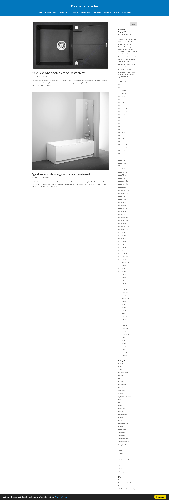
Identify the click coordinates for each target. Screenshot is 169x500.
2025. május (122, 130)
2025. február (122, 139)
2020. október (122, 295)
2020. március (122, 316)
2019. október (122, 331)
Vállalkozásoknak (86, 12)
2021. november (123, 256)
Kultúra (120, 418)
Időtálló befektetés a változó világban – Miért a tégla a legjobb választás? (127, 74)
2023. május (122, 202)
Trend (120, 451)
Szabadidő (64, 12)
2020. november (123, 292)
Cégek (120, 369)
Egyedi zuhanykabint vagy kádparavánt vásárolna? (61, 174)
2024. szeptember (124, 154)
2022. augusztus (123, 229)
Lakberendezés (126, 12)
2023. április (122, 205)
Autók (120, 366)
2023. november (123, 184)
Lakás (120, 421)
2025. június (122, 127)
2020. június (122, 307)
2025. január (122, 142)
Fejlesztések (107, 12)
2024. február (122, 175)
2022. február (122, 247)
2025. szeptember (124, 118)
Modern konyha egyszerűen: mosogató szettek (59, 73)
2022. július (121, 232)
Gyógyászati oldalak (124, 397)
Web (119, 466)
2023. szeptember (124, 190)
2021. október (122, 259)
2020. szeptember (124, 298)
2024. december (123, 145)
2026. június (122, 91)
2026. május (122, 94)
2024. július (121, 160)
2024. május (122, 166)
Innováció (121, 400)
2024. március (122, 172)
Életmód (48, 12)
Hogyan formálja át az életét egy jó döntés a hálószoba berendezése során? (127, 59)
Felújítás (116, 12)
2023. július (121, 196)
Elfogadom (160, 497)
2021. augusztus (123, 265)
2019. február (122, 355)
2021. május (122, 274)
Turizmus (121, 454)
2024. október (122, 151)
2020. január (122, 322)
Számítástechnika (123, 442)
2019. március (122, 352)
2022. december (123, 217)
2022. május (122, 238)
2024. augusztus (123, 157)
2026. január (122, 106)
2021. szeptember (124, 262)
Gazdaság (121, 391)
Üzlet (119, 457)
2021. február (122, 283)
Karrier (120, 406)
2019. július (121, 340)
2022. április (122, 241)
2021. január (122, 286)
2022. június (122, 235)
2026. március (122, 100)
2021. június (122, 271)
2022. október (122, 223)
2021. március (122, 280)
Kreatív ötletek (122, 415)
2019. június (122, 343)
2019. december (123, 325)
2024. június (122, 163)
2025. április (122, 133)
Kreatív (55, 12)
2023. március (122, 208)
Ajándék (40, 12)
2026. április (122, 97)
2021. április (122, 277)
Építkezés (45, 76)
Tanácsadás (74, 12)
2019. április (122, 349)
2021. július (121, 268)
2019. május (122, 346)
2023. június (122, 199)
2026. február (122, 103)
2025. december (123, 109)
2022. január (122, 250)
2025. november (123, 112)
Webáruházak (122, 469)
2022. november (123, 220)
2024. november (123, 148)
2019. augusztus (123, 337)
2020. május (122, 310)
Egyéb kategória (123, 372)
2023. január (122, 214)
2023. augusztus (123, 193)
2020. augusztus (123, 301)
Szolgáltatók (45, 177)
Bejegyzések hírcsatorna (126, 483)
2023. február (122, 211)
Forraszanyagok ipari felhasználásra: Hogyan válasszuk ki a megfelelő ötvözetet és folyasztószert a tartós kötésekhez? (127, 49)
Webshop (97, 12)
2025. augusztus (123, 121)
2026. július (121, 88)
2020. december (123, 289)
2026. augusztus (123, 85)
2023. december (123, 181)
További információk (62, 497)
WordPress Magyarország (126, 489)
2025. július (121, 124)
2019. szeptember (124, 334)
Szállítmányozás (123, 439)
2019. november (123, 328)
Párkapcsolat (122, 430)
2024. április (122, 169)
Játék (119, 403)
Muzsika (120, 427)
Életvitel (120, 378)
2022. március (122, 244)
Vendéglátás (122, 463)
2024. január (122, 178)
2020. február (122, 319)
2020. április (122, 313)
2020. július (121, 304)
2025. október (122, 115)
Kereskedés (122, 409)
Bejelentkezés (122, 480)
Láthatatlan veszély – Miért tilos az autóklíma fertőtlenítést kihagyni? (126, 67)
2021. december (123, 253)
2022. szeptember (124, 226)
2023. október (122, 187)
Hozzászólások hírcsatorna (126, 486)
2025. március (122, 136)
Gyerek (120, 393)
